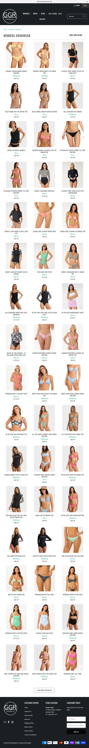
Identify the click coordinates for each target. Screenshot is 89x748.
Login (78, 5)
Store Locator (28, 715)
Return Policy (28, 727)
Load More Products (44, 690)
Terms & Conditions (30, 735)
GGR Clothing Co (13, 743)
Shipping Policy (29, 723)
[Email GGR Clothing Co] (5, 722)
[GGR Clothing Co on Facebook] (8, 722)
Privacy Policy (28, 731)
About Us (27, 719)
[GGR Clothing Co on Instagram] (12, 722)
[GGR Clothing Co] (9, 16)
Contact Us (27, 711)
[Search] (84, 16)
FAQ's (26, 707)
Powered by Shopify (25, 743)
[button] (27, 14)
